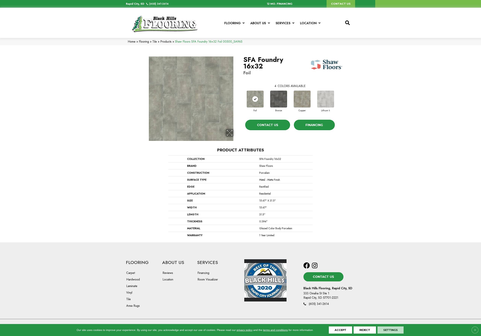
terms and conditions (275, 329)
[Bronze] (278, 99)
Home (131, 41)
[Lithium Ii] (325, 99)
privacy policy (245, 329)
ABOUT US (173, 262)
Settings (390, 330)
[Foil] (255, 99)
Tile (154, 41)
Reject (364, 330)
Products (166, 41)
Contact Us (267, 125)
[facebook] (306, 265)
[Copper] (302, 99)
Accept (340, 330)
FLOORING (137, 262)
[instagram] (315, 265)
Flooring (144, 41)
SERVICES (207, 262)
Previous (241, 95)
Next (338, 95)
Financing (314, 125)
